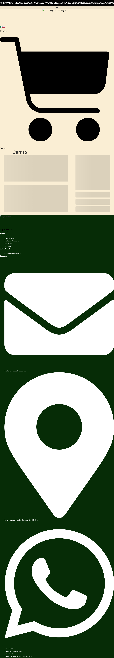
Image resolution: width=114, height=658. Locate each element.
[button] (57, 7)
